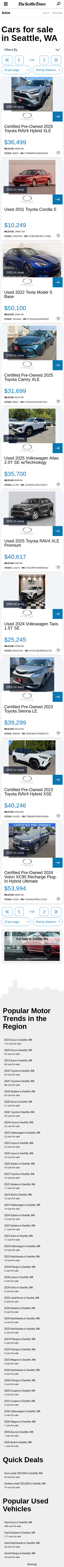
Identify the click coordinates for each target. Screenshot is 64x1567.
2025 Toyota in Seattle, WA (19, 1083)
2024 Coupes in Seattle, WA (19, 1392)
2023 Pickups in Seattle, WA (19, 1341)
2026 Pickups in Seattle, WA (19, 1382)
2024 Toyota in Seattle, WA (19, 1072)
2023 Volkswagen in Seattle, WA (22, 1207)
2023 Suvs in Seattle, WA (18, 1062)
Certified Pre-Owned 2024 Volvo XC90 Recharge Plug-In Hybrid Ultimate (30, 876)
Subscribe (57, 12)
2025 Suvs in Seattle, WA (18, 1041)
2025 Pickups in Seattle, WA (19, 1351)
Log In (46, 12)
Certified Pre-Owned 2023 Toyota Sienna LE (28, 709)
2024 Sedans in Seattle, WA (19, 1093)
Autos (6, 12)
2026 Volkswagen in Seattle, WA (22, 1413)
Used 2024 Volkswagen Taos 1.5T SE (31, 626)
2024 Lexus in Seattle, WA (18, 1124)
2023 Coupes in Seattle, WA (19, 1403)
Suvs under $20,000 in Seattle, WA (23, 1475)
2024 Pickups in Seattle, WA (19, 1268)
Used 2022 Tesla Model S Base (28, 294)
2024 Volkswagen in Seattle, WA (22, 1248)
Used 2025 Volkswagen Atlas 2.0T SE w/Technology (31, 460)
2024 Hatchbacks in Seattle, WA (22, 1320)
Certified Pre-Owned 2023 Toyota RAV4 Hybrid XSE (28, 792)
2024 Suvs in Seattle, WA (18, 1052)
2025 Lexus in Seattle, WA (18, 1155)
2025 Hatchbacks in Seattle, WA (22, 1330)
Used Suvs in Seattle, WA (18, 1524)
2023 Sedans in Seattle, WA (19, 1227)
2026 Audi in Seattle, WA (18, 1444)
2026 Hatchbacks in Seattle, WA (22, 1372)
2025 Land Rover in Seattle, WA (21, 1299)
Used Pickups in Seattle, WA (19, 1555)
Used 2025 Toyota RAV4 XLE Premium (31, 543)
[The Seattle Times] (32, 4)
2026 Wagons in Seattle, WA (20, 1423)
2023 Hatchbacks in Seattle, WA (22, 1258)
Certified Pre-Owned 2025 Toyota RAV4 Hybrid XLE (28, 128)
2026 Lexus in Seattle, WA (18, 1279)
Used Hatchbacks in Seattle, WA (22, 1545)
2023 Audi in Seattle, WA (18, 1196)
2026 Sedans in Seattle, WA (19, 1310)
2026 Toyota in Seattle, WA (19, 1114)
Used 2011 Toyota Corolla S (30, 209)
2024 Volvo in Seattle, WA (18, 1289)
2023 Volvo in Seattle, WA (18, 1237)
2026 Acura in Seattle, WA (18, 1434)
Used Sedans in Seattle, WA (19, 1534)
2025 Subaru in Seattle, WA (19, 1165)
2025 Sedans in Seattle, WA (19, 1186)
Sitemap (32, 1564)
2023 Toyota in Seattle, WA (19, 1176)
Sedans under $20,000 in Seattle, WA (25, 1485)
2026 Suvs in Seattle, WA (18, 1103)
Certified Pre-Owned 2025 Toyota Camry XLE (28, 377)
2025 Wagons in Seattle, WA (20, 1361)
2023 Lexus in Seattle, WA (18, 1145)
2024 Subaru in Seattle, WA (19, 1217)
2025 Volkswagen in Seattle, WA (22, 1134)
